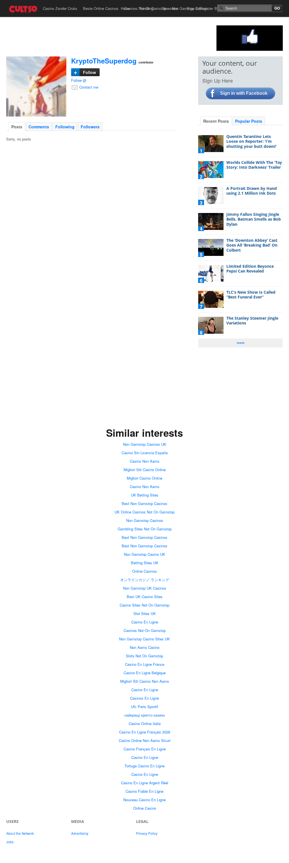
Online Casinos (144, 571)
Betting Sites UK (144, 562)
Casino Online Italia (145, 723)
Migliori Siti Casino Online (145, 469)
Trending (146, 8)
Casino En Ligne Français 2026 (144, 732)
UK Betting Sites (144, 495)
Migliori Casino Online (144, 478)
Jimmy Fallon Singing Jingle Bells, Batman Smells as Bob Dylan (253, 219)
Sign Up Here (217, 80)
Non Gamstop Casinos (144, 520)
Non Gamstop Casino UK (144, 554)
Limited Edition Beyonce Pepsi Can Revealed (250, 268)
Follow (84, 72)
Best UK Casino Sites (145, 596)
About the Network (20, 833)
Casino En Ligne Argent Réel (144, 782)
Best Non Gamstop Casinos (144, 503)
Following (65, 126)
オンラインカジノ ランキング (144, 579)
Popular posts (248, 121)
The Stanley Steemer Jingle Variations (252, 320)
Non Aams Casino (144, 647)
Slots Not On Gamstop (144, 655)
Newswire (170, 8)
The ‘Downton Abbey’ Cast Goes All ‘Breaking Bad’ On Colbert (251, 245)
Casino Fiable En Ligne (144, 791)
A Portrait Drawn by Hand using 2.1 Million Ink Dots (251, 191)
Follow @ (78, 80)
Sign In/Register (200, 8)
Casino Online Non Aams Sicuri (144, 740)
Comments (39, 126)
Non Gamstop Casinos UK (144, 444)
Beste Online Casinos (101, 8)
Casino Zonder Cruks (60, 8)
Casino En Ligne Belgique (145, 672)
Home (125, 8)
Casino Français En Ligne (145, 749)
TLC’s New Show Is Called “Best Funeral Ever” (250, 294)
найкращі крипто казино (144, 715)
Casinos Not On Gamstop (145, 630)
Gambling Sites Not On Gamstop (145, 529)
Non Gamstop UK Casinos (144, 588)
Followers (90, 126)
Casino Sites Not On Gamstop (144, 605)
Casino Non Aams (144, 461)
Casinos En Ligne (144, 698)
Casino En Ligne (144, 622)
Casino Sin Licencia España (145, 452)
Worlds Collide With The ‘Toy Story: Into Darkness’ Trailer (254, 165)
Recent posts (216, 121)
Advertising (79, 833)
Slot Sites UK (144, 613)
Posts (16, 126)
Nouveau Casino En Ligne (144, 799)
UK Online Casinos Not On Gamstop (144, 512)
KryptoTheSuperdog (104, 60)
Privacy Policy (146, 833)
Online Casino (144, 808)
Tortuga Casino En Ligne (144, 765)
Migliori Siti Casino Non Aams (144, 681)
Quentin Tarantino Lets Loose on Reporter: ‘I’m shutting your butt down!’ (251, 141)
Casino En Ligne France (144, 664)
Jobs (10, 842)
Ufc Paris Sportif (144, 706)
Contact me (88, 87)
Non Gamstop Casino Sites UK (144, 639)
